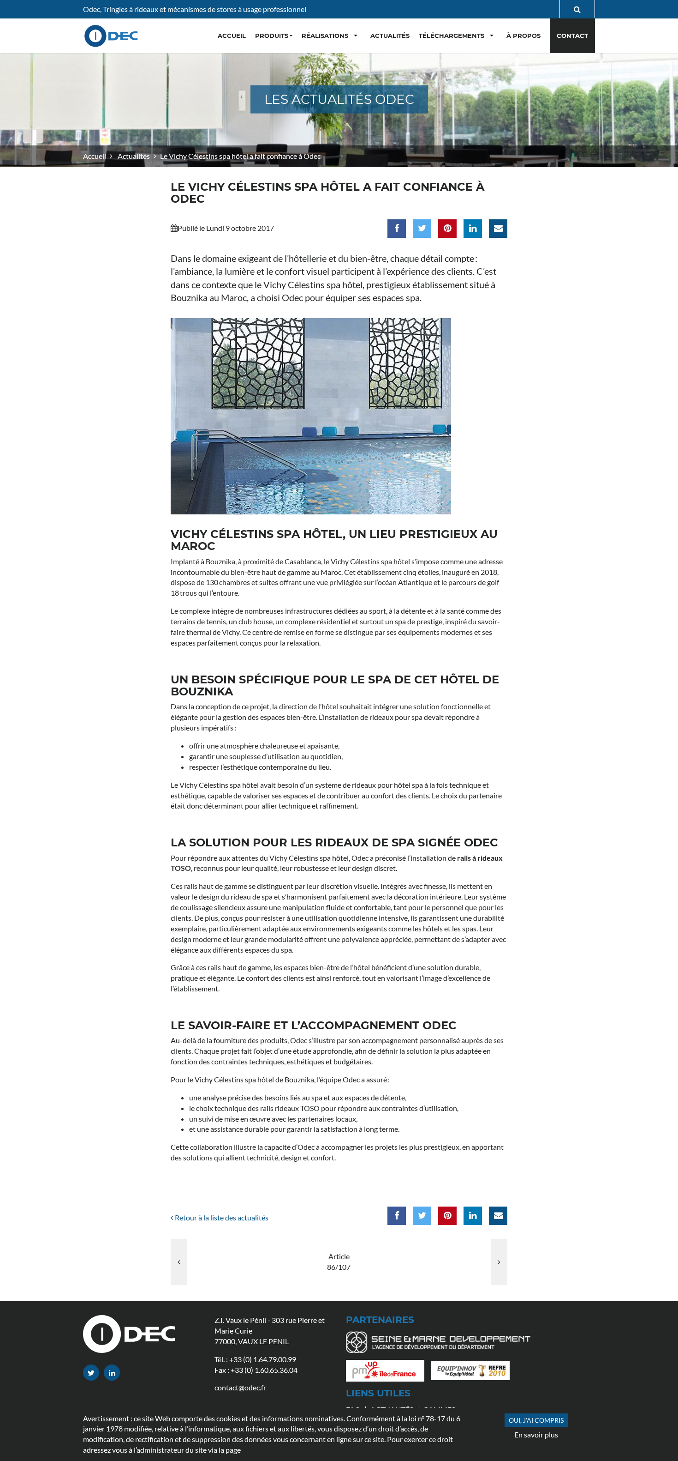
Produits (271, 35)
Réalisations (325, 35)
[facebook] (396, 228)
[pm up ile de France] (388, 1373)
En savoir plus (536, 1434)
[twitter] (422, 228)
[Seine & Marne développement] (441, 1344)
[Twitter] (91, 1372)
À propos (523, 35)
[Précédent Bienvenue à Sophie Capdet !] (179, 1262)
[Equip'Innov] (474, 1373)
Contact (572, 35)
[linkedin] (473, 228)
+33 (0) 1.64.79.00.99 (262, 1359)
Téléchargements (451, 35)
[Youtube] (112, 1372)
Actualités (133, 155)
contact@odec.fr (240, 1387)
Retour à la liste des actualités (220, 1217)
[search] (577, 9)
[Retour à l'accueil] (112, 35)
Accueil (94, 155)
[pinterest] (447, 228)
